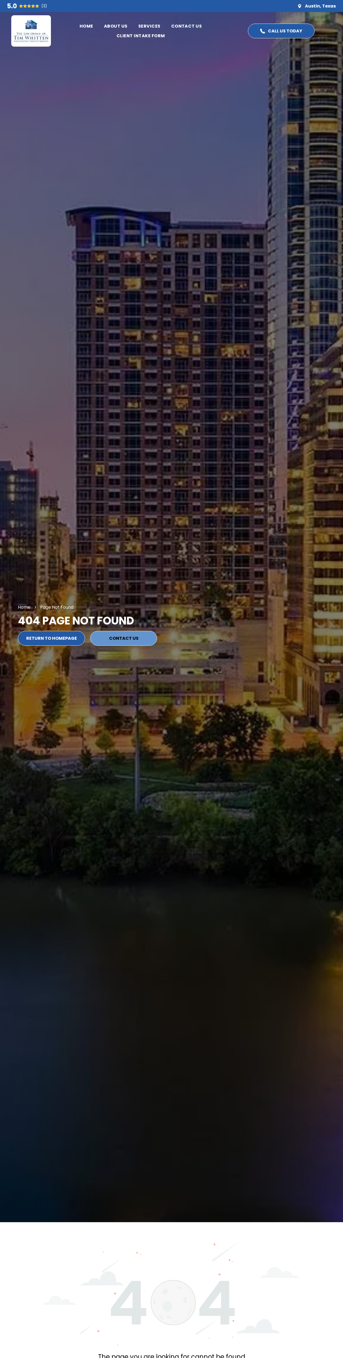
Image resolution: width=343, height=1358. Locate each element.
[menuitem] (86, 26)
